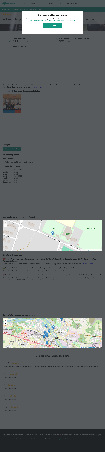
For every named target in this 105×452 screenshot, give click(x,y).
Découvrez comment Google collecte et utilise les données (47, 20)
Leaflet (84, 250)
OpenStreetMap (91, 250)
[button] (52, 233)
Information (71, 20)
